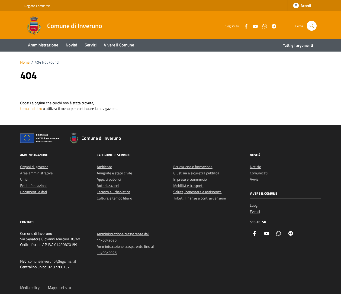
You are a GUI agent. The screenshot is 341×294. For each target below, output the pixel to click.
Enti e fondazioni (33, 185)
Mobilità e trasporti (188, 185)
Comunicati (259, 173)
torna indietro (31, 108)
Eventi (255, 211)
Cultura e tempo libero (114, 198)
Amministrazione (43, 45)
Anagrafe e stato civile (114, 173)
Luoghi (255, 205)
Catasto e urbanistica (113, 192)
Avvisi (254, 179)
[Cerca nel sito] (312, 26)
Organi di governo (34, 167)
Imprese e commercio (190, 179)
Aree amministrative (36, 173)
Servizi (91, 45)
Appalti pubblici (109, 179)
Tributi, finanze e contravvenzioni (199, 198)
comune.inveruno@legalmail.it (52, 261)
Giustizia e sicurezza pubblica (196, 173)
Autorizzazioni (108, 185)
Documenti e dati (33, 192)
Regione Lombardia (37, 5)
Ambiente (104, 167)
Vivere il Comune (119, 45)
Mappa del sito (59, 287)
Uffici (24, 179)
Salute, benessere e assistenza (197, 192)
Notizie (255, 167)
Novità (71, 45)
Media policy (30, 287)
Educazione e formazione (192, 167)
